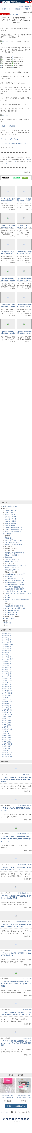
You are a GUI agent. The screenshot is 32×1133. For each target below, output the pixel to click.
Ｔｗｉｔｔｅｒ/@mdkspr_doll (10, 139)
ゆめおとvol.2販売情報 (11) (13, 529)
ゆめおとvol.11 (27, 774)
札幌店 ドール (6, 9)
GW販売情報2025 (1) (12, 559)
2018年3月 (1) (6, 746)
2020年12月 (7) (7, 699)
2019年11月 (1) (6, 712)
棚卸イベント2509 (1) (12, 555)
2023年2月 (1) (6, 678)
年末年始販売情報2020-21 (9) (14, 585)
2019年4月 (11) (7, 723)
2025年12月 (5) (7, 642)
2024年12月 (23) (7, 659)
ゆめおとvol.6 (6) (10, 521)
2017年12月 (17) (7, 752)
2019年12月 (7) (7, 710)
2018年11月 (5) (7, 731)
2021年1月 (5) (6, 697)
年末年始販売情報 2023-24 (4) (15, 574)
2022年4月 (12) (7, 687)
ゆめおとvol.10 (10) (11, 512)
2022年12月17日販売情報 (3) (14, 580)
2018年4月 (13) (7, 744)
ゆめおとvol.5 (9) (10, 523)
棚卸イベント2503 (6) (12, 561)
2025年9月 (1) (6, 646)
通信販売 (17, 9)
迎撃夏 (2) (8, 538)
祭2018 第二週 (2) (11, 612)
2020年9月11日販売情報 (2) (14, 587)
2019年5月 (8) (6, 721)
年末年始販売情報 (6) (12, 610)
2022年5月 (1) (6, 684)
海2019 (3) (8, 597)
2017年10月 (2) (7, 757)
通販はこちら (16, 1106)
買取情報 (27, 9)
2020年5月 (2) (6, 708)
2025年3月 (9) (6, 655)
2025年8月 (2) (6, 648)
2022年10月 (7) (7, 682)
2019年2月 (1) (6, 725)
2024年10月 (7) (7, 661)
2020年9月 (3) (6, 704)
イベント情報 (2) (8, 534)
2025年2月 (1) (6, 657)
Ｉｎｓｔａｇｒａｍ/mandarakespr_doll (13, 143)
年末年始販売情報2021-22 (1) (14, 582)
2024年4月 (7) (6, 667)
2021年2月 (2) (6, 695)
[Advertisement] (16, 423)
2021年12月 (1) (7, 689)
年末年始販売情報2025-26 (24, 805)
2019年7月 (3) (6, 718)
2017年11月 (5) (6, 755)
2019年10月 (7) (7, 714)
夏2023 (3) (8, 576)
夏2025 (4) (8, 557)
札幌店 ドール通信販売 (7, 126)
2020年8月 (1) (6, 706)
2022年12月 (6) (7, 680)
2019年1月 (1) (6, 727)
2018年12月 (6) (7, 729)
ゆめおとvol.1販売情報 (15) (13, 532)
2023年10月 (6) (7, 672)
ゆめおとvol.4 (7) (10, 525)
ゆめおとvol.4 (14, 14)
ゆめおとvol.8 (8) (10, 517)
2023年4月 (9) (6, 676)
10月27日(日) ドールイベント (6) (15, 591)
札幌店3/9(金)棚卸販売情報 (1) (15, 544)
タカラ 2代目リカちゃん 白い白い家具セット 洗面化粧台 (24, 1096)
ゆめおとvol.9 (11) (11, 515)
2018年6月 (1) (6, 742)
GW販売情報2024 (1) (12, 570)
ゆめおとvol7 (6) (10, 519)
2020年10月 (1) (7, 701)
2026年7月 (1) (6, 633)
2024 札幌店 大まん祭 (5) (13, 540)
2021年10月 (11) (7, 691)
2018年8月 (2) (6, 738)
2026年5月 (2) (6, 638)
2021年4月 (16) (7, 693)
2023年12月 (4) (7, 670)
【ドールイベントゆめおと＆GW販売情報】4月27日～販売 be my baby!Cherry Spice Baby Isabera (16, 779)
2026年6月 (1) (6, 636)
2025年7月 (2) (6, 650)
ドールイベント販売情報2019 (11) (16, 608)
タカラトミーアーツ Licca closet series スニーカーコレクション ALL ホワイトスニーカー (7, 1096)
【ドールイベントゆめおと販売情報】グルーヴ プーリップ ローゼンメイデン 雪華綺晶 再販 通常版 (16, 1043)
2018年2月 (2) (6, 748)
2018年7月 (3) (6, 740)
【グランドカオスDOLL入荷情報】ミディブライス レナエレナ (24, 227)
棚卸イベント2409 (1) (12, 568)
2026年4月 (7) (6, 640)
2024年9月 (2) (6, 663)
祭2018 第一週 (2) (11, 614)
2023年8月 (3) (6, 674)
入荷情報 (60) (7, 623)
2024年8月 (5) (6, 665)
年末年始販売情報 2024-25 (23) (15, 565)
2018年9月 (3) (6, 735)
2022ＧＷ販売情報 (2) (12, 542)
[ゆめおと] (5, 41)
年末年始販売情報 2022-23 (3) (15, 578)
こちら (27, 159)
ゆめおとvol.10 (27, 950)
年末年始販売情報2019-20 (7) (14, 589)
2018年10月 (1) (7, 733)
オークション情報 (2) (9, 619)
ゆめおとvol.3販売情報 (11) (13, 527)
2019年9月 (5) (6, 716)
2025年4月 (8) (6, 653)
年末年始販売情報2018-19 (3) (14, 606)
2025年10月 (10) (7, 644)
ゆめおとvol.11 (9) (11, 510)
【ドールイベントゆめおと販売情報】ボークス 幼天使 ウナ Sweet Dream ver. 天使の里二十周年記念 (16, 984)
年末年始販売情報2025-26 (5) (15, 553)
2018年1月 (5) (6, 750)
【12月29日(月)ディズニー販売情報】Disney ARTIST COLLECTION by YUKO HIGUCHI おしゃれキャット (16, 839)
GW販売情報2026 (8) (10, 506)
